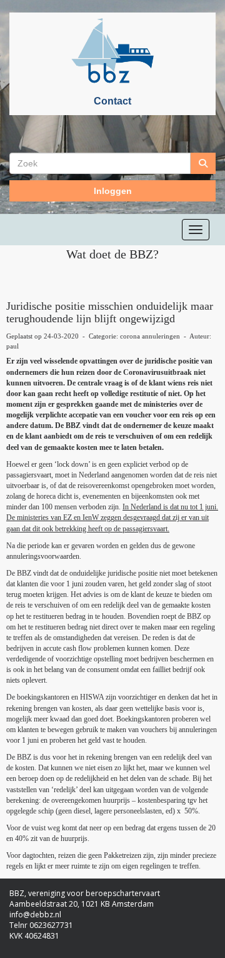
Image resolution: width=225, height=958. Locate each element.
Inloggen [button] (113, 191)
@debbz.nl (35, 914)
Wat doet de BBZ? (112, 254)
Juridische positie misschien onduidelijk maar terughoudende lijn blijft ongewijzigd (109, 312)
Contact (112, 101)
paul (12, 346)
